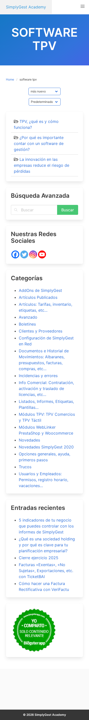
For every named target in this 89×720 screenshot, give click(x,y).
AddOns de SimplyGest (40, 290)
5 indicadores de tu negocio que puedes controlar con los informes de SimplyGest (46, 526)
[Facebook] (15, 254)
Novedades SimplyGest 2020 (46, 446)
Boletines (27, 324)
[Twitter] (24, 254)
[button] (82, 6)
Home (10, 79)
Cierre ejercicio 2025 (38, 557)
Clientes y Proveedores (40, 331)
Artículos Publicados (38, 297)
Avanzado (28, 317)
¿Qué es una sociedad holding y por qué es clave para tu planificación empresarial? (47, 544)
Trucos (25, 466)
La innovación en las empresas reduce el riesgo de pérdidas (41, 165)
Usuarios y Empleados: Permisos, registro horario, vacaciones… (43, 479)
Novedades (29, 440)
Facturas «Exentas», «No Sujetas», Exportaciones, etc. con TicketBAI (46, 570)
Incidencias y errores (38, 375)
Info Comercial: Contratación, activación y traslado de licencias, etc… (46, 388)
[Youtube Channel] (42, 254)
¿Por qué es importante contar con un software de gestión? (39, 143)
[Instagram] (33, 254)
